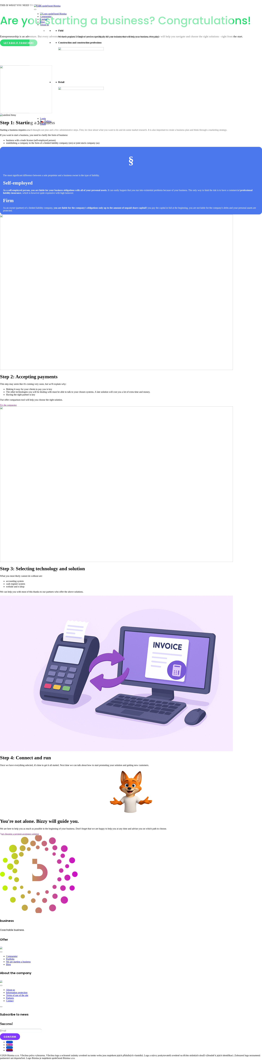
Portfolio (10, 959)
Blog (42, 22)
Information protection (16, 992)
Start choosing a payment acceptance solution (19, 834)
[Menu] (1, 951)
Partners (10, 998)
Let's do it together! (19, 42)
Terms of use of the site (17, 995)
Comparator (45, 16)
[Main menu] (35, 9)
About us (44, 24)
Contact (9, 1000)
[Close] (1, 1006)
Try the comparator (8, 405)
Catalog (43, 19)
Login (43, 118)
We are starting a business (18, 961)
